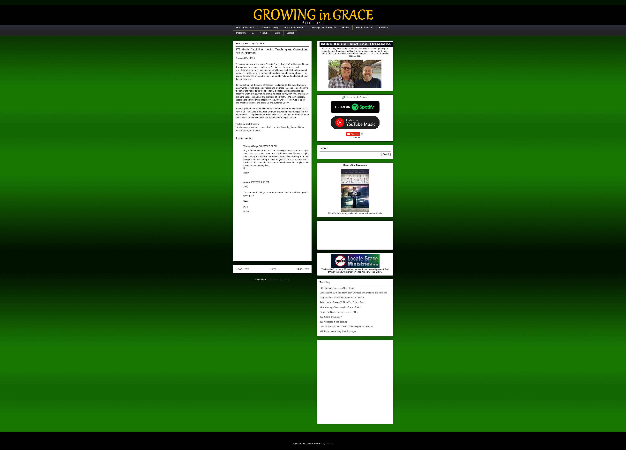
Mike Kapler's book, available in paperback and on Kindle (355, 213)
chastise (253, 127)
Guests (345, 27)
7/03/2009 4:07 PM (260, 182)
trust (252, 130)
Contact (290, 33)
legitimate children (295, 127)
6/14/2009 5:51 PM (268, 146)
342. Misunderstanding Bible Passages (338, 331)
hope (283, 127)
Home (272, 269)
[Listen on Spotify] (355, 112)
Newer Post (242, 269)
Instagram (241, 33)
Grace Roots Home (245, 27)
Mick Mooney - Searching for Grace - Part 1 (340, 307)
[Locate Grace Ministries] (355, 267)
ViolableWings (250, 146)
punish (239, 130)
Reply (246, 173)
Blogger (329, 443)
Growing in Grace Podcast (323, 27)
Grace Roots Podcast (294, 27)
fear (278, 127)
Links (277, 33)
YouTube (264, 33)
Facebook (383, 27)
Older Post (303, 269)
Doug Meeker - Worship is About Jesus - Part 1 (342, 297)
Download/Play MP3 (245, 58)
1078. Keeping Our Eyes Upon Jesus (337, 288)
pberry (246, 182)
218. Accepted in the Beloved (333, 322)
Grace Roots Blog (269, 27)
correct (262, 127)
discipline (271, 127)
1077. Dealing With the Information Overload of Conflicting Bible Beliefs (353, 293)
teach (245, 130)
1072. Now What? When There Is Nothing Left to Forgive (346, 326)
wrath (257, 130)
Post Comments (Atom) (279, 279)
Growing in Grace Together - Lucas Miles (339, 312)
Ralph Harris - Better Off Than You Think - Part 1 (342, 302)
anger (245, 127)
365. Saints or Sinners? (331, 317)
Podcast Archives (364, 27)
